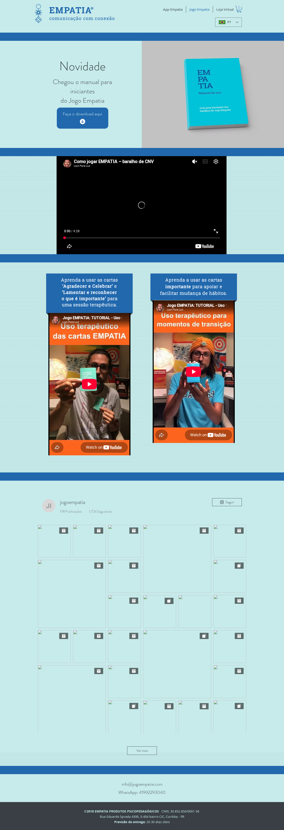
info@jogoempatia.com (142, 784)
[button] (239, 9)
